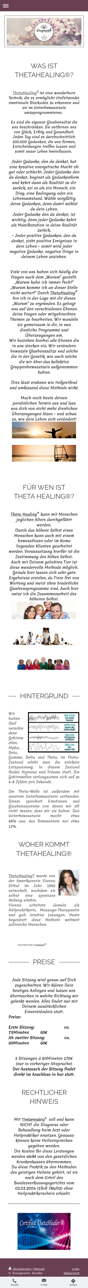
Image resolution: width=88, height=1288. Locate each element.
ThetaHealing (25, 93)
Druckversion (22, 1269)
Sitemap (39, 1269)
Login (75, 1269)
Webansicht (71, 1273)
